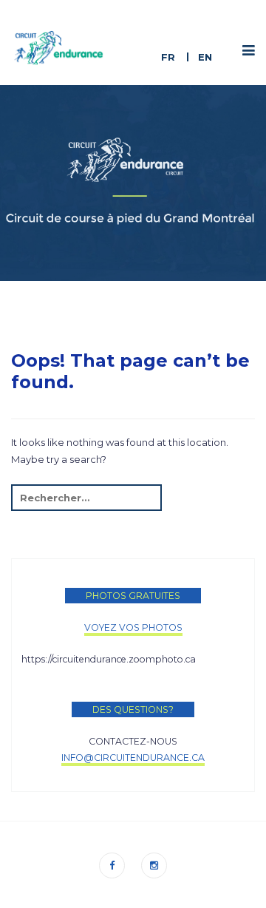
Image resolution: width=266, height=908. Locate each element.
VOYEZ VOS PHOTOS (133, 627)
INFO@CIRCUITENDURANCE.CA (133, 757)
